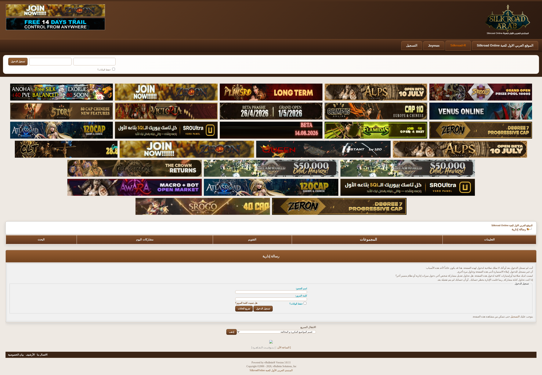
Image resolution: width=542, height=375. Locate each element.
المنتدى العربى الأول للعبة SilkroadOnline (271, 370)
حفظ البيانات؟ (104, 69)
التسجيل (411, 45)
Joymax (434, 45)
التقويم (252, 239)
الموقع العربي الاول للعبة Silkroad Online (505, 45)
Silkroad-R (458, 45)
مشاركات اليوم (144, 239)
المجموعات (368, 239)
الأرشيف (30, 354)
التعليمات (489, 239)
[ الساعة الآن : (283, 347)
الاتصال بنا (42, 354)
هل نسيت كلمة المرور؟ (246, 303)
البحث (41, 239)
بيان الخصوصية (16, 354)
